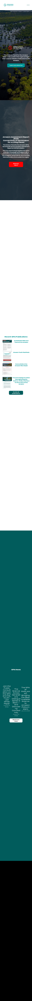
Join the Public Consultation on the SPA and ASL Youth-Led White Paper (7, 695)
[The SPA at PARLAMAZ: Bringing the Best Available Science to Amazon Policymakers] (25, 679)
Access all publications (16, 392)
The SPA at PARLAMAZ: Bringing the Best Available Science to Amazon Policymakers (25, 698)
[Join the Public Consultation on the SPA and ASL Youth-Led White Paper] (6, 679)
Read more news (16, 720)
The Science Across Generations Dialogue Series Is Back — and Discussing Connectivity (16, 701)
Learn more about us (16, 65)
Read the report (16, 164)
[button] (27, 671)
